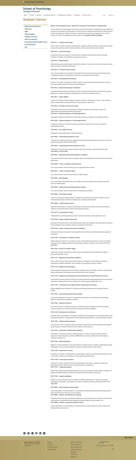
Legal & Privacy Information (76, 442)
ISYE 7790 (54, 384)
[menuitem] (80, 442)
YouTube (36, 432)
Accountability (74, 454)
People (32, 15)
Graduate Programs (49, 15)
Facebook (25, 432)
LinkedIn (40, 432)
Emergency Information (53, 447)
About (26, 15)
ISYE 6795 (54, 245)
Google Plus (33, 432)
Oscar (108, 29)
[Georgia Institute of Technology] (33, 3)
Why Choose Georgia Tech (33, 26)
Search (110, 15)
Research (39, 15)
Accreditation (73, 456)
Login (113, 449)
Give (104, 15)
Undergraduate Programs (65, 15)
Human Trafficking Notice (76, 444)
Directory (49, 442)
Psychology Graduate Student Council (36, 42)
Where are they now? (31, 39)
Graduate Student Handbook (94, 35)
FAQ (26, 47)
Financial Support (30, 34)
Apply (26, 31)
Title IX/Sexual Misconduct (76, 447)
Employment (50, 444)
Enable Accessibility (52, 449)
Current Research (30, 44)
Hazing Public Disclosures (76, 449)
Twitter (29, 432)
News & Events (87, 15)
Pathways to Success (31, 37)
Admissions (28, 29)
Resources (77, 15)
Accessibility (73, 452)
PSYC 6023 (54, 151)
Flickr (44, 432)
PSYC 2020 (64, 151)
